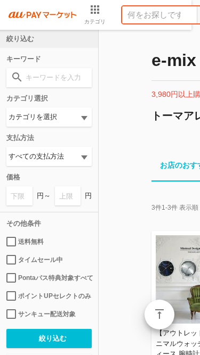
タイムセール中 (40, 259)
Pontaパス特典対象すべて (55, 278)
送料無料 (31, 241)
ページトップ (159, 314)
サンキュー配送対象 (47, 314)
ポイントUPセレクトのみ (54, 296)
